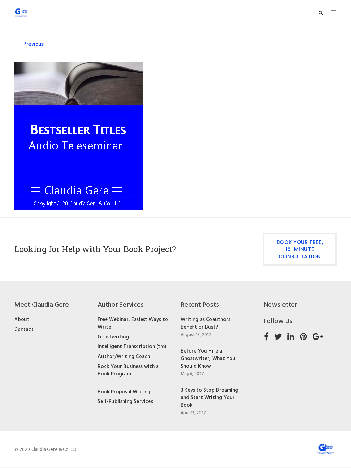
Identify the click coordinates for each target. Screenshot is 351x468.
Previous (33, 44)
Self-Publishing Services (125, 401)
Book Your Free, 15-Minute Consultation (300, 249)
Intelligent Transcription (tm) (132, 347)
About (21, 320)
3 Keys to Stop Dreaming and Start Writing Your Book (209, 397)
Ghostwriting (113, 337)
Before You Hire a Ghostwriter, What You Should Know (208, 358)
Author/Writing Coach (124, 357)
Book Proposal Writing (124, 392)
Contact (24, 329)
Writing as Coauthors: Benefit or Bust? (206, 323)
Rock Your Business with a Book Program (128, 370)
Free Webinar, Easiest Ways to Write (133, 323)
